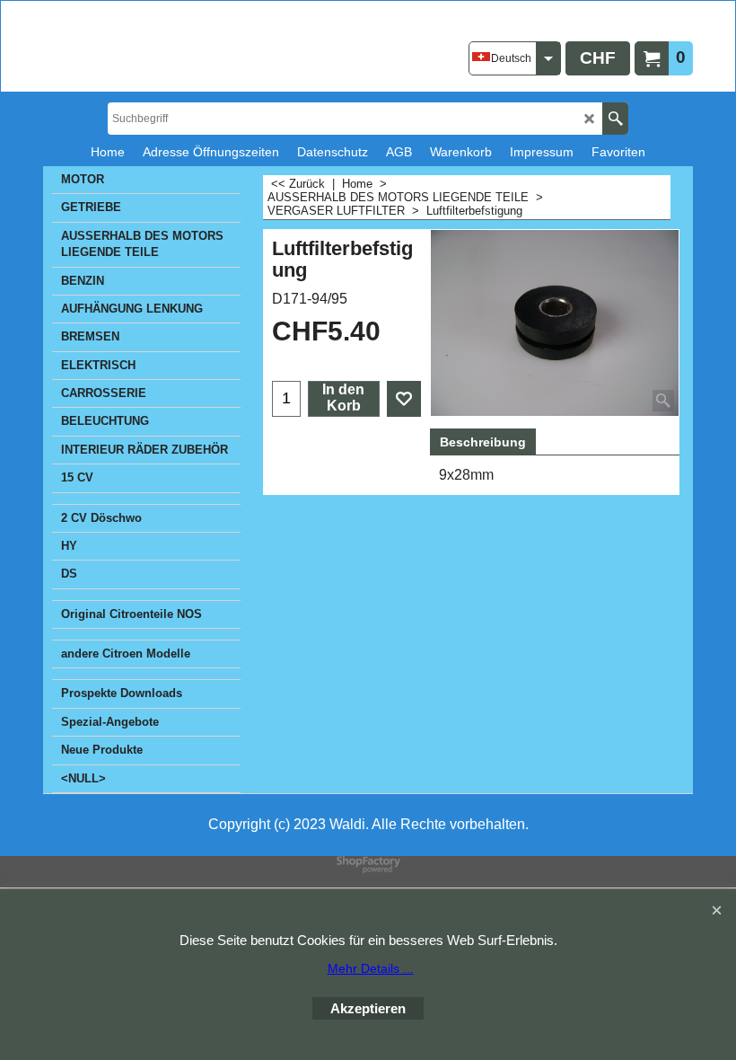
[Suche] (615, 118)
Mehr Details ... (371, 968)
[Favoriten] (404, 399)
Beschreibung (483, 442)
